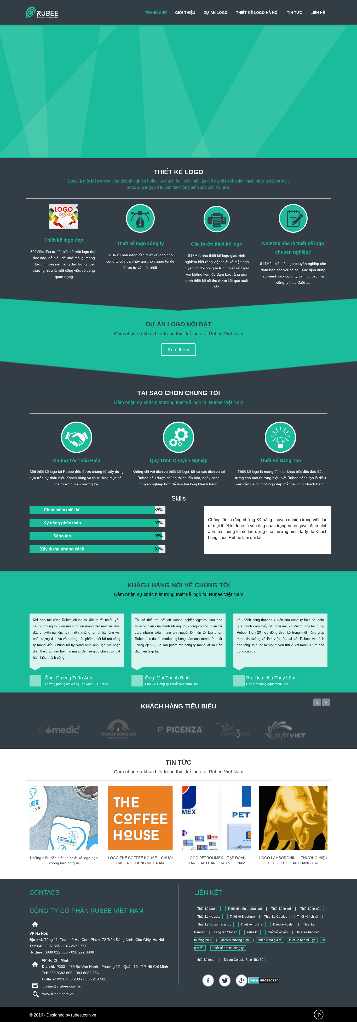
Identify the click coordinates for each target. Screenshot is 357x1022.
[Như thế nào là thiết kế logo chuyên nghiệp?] (293, 218)
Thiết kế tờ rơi (281, 909)
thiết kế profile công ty (228, 948)
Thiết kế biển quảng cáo (245, 909)
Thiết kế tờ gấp (310, 909)
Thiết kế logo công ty (140, 243)
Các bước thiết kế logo (216, 244)
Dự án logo (216, 12)
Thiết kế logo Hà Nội (257, 12)
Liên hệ (317, 12)
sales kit (252, 932)
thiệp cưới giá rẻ (270, 940)
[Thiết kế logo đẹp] (63, 216)
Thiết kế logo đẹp (63, 240)
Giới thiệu (185, 12)
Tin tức (294, 12)
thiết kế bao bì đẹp (302, 940)
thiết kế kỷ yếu (278, 932)
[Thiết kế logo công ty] (140, 218)
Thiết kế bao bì (207, 909)
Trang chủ (156, 12)
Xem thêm (178, 349)
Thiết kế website (208, 916)
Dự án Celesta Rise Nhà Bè (243, 960)
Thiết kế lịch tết (307, 916)
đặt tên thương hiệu (235, 940)
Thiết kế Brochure (242, 916)
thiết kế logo (206, 960)
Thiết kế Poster (283, 924)
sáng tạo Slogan (225, 932)
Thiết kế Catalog (275, 916)
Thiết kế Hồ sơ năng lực (214, 924)
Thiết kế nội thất (252, 924)
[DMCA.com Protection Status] (264, 980)
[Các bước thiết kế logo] (216, 218)
